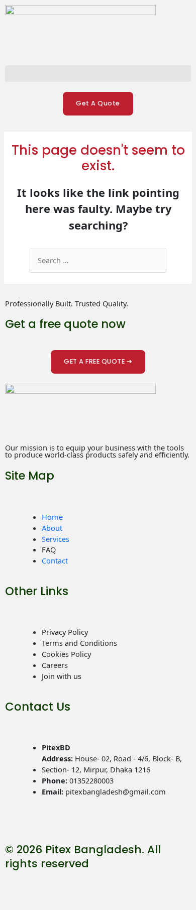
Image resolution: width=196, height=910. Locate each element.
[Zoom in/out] (13, 884)
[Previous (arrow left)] (13, 901)
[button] (98, 73)
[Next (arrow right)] (41, 901)
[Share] (69, 884)
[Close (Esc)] (97, 884)
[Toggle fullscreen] (41, 884)
